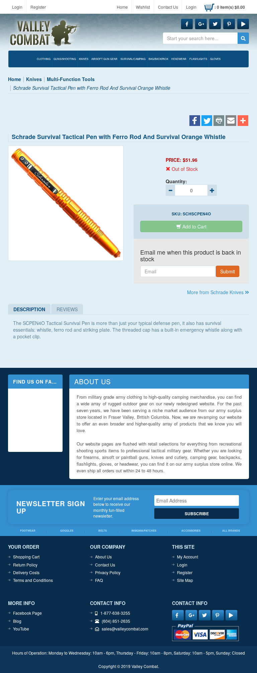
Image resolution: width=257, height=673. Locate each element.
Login (17, 7)
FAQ (99, 580)
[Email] (231, 121)
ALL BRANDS (231, 530)
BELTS (102, 530)
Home (122, 7)
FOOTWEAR (27, 530)
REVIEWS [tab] (67, 309)
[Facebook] (195, 121)
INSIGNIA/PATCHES (144, 530)
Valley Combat (45, 33)
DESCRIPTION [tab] (29, 309)
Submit (227, 271)
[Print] (219, 121)
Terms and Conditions (33, 580)
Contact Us (168, 7)
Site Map (185, 580)
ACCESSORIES (190, 530)
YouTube (21, 628)
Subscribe (197, 514)
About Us (103, 556)
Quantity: (176, 181)
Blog (17, 621)
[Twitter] (207, 121)
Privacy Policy (107, 572)
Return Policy (25, 564)
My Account (187, 556)
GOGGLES (66, 530)
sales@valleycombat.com (125, 628)
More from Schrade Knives (216, 292)
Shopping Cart (26, 556)
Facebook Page (27, 613)
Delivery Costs (26, 572)
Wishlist (143, 7)
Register (38, 7)
